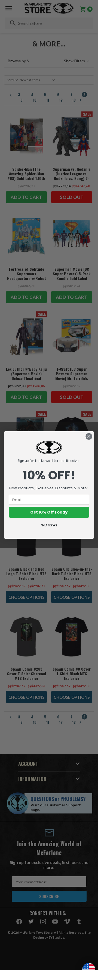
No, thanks (49, 525)
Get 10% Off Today (49, 512)
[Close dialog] (89, 436)
